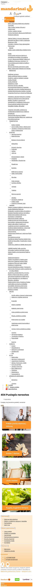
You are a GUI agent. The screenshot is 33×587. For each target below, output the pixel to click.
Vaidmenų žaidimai (14, 245)
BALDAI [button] (11, 48)
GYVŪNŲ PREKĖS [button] (14, 271)
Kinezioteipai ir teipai (18, 157)
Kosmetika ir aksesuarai (15, 222)
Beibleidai (15, 209)
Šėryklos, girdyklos (13, 280)
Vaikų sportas (22, 248)
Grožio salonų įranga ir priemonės (22, 295)
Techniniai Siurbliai (14, 117)
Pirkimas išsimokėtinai (11, 519)
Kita (13, 353)
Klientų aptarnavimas (7, 528)
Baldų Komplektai (22, 57)
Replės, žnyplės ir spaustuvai (16, 100)
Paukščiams (18, 276)
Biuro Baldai (23, 50)
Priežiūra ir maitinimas (14, 265)
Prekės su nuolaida (10, 533)
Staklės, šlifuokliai (19, 106)
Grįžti (2, 405)
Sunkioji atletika (16, 183)
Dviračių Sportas (16, 147)
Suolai (13, 55)
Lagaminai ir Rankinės (18, 361)
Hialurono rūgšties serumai (20, 297)
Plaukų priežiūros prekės (19, 316)
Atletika (14, 198)
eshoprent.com (26, 571)
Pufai (9, 55)
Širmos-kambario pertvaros (16, 67)
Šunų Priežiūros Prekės (23, 282)
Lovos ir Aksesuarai (14, 59)
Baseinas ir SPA (12, 42)
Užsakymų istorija (9, 551)
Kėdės (10, 50)
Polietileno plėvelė (13, 97)
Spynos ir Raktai (21, 115)
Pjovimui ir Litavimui (20, 93)
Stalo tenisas (15, 181)
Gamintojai (7, 535)
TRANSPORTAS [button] (13, 121)
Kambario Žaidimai (17, 200)
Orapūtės (11, 93)
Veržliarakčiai (12, 112)
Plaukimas (15, 164)
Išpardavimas (12, 389)
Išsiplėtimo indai (13, 84)
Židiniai (10, 38)
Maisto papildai (16, 305)
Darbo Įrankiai (16, 125)
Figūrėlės (16, 213)
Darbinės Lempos (13, 74)
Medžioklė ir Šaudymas (18, 160)
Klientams (4, 546)
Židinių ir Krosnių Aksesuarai (20, 38)
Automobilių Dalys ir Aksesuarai (21, 127)
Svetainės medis (9, 541)
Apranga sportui (16, 134)
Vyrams (14, 333)
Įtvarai (13, 346)
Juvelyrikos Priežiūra (17, 336)
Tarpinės (11, 110)
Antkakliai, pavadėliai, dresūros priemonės (17, 285)
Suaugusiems (16, 374)
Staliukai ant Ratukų (25, 68)
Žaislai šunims (12, 282)
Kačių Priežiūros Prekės (17, 288)
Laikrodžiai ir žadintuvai (19, 224)
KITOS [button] (11, 355)
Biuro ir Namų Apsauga (23, 40)
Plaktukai (29, 93)
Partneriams (8, 523)
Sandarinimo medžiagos (15, 102)
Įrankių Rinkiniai (12, 82)
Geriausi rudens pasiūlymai (23, 269)
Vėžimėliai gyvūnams (14, 284)
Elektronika (15, 357)
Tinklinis (14, 190)
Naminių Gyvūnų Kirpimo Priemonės (18, 274)
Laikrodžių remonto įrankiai (16, 89)
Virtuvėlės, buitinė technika (16, 250)
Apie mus (7, 525)
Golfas (13, 151)
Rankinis (14, 168)
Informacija (4, 516)
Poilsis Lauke (15, 201)
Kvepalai (14, 301)
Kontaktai (7, 543)
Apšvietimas (12, 40)
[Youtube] (7, 564)
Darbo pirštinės (13, 76)
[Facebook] (2, 564)
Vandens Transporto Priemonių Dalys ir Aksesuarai (21, 129)
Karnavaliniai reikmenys (19, 215)
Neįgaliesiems (16, 348)
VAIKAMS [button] (11, 205)
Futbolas (14, 149)
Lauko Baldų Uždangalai (18, 67)
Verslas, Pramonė (17, 366)
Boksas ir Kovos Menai (18, 140)
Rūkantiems (15, 372)
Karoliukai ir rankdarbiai (15, 217)
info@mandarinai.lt (12, 559)
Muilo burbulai (16, 230)
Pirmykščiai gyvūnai (14, 237)
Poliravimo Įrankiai (24, 97)
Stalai (9, 54)
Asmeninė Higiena (17, 334)
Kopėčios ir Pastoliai (22, 87)
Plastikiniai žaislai (13, 239)
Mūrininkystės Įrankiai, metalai (22, 91)
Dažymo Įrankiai (22, 76)
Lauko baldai (16, 50)
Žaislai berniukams (13, 258)
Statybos (14, 370)
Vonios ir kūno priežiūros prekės (21, 329)
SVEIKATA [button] (12, 344)
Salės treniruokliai (17, 173)
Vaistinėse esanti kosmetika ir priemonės (21, 324)
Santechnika (12, 115)
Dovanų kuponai (9, 539)
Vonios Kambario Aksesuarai (17, 33)
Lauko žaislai (23, 263)
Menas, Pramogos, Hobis (19, 363)
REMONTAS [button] (12, 70)
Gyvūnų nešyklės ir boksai (16, 288)
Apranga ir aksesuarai (18, 359)
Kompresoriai (12, 87)
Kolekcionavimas (13, 220)
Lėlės (27, 226)
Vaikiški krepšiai (13, 248)
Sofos (29, 50)
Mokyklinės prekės (18, 267)
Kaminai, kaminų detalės (15, 85)
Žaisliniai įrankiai (19, 261)
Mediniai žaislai (12, 228)
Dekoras (16, 35)
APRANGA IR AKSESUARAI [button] (16, 376)
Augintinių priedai (13, 273)
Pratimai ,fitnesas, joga (18, 203)
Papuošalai (15, 338)
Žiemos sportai (16, 194)
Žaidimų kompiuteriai (18, 252)
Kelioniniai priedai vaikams (16, 218)
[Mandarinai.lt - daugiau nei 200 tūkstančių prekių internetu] (17, 11)
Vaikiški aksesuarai (25, 245)
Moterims (14, 380)
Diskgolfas (15, 144)
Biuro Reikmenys (16, 368)
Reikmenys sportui (17, 172)
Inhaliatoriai (15, 351)
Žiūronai (16, 263)
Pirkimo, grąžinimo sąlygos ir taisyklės (15, 521)
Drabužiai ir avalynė (14, 211)
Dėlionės (20, 209)
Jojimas (14, 153)
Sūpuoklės (16, 241)
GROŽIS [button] (11, 291)
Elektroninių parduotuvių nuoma (10, 571)
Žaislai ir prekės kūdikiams (16, 207)
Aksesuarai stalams (18, 63)
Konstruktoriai (23, 220)
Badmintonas (16, 136)
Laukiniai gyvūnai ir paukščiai (17, 226)
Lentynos (18, 55)
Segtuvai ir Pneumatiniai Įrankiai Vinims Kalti (19, 103)
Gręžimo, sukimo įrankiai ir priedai (18, 78)
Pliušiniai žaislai (23, 239)
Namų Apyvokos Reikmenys (16, 24)
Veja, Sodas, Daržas (14, 27)
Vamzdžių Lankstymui (20, 110)
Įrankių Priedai (12, 80)
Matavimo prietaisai (18, 350)
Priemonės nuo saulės (18, 320)
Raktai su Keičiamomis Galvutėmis (18, 98)
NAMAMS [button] (11, 22)
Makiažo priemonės (17, 308)
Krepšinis (14, 159)
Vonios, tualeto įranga (14, 31)
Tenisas (14, 187)
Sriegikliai (11, 106)
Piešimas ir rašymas (22, 233)
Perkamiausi (12, 233)
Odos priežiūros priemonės (20, 312)
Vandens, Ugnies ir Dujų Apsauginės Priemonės (19, 45)
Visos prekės (8, 531)
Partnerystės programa (11, 537)
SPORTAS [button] (12, 132)
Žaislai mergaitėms (14, 259)
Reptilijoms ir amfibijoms (20, 278)
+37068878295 (10, 557)
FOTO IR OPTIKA (16, 365)
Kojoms (14, 342)
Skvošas (14, 177)
